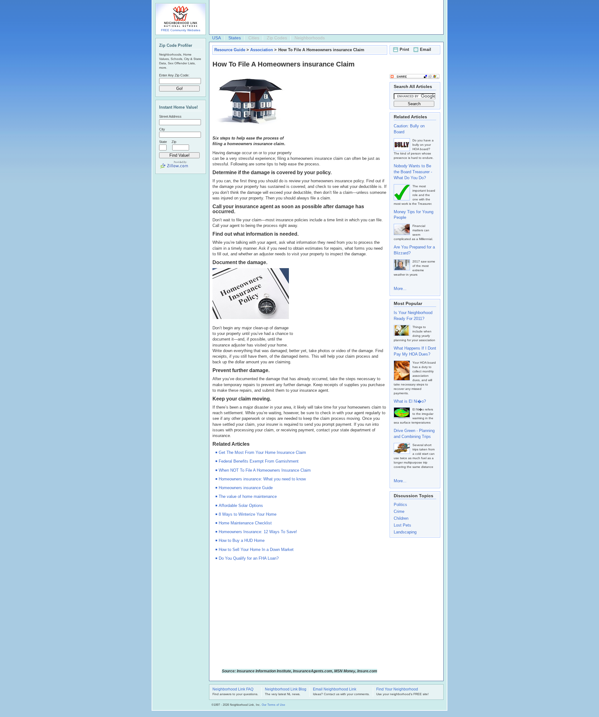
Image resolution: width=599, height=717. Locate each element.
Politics (400, 504)
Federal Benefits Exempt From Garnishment (259, 461)
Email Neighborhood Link (334, 689)
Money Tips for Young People (413, 214)
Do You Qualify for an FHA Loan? (249, 558)
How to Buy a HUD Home (242, 540)
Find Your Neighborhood (397, 689)
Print (404, 49)
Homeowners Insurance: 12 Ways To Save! (258, 531)
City (162, 129)
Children (401, 518)
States (234, 37)
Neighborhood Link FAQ (232, 689)
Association (261, 49)
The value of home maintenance (248, 496)
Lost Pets (402, 525)
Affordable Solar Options (241, 505)
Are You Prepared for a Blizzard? (414, 250)
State (163, 142)
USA (216, 37)
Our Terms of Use (273, 704)
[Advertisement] (324, 17)
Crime (399, 511)
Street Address (170, 116)
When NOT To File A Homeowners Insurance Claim (265, 470)
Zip (174, 142)
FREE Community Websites (180, 30)
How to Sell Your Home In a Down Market (256, 549)
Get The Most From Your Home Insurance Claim (262, 452)
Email (425, 49)
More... (400, 288)
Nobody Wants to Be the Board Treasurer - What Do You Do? (413, 172)
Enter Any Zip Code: (174, 75)
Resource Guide (229, 49)
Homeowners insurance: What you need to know (262, 479)
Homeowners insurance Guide (246, 487)
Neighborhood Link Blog (285, 689)
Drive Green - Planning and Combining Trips (414, 433)
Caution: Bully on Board (409, 129)
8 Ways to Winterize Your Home (247, 514)
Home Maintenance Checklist (245, 523)
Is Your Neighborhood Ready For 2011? (413, 315)
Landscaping (405, 532)
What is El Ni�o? (410, 401)
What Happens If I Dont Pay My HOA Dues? (415, 351)
